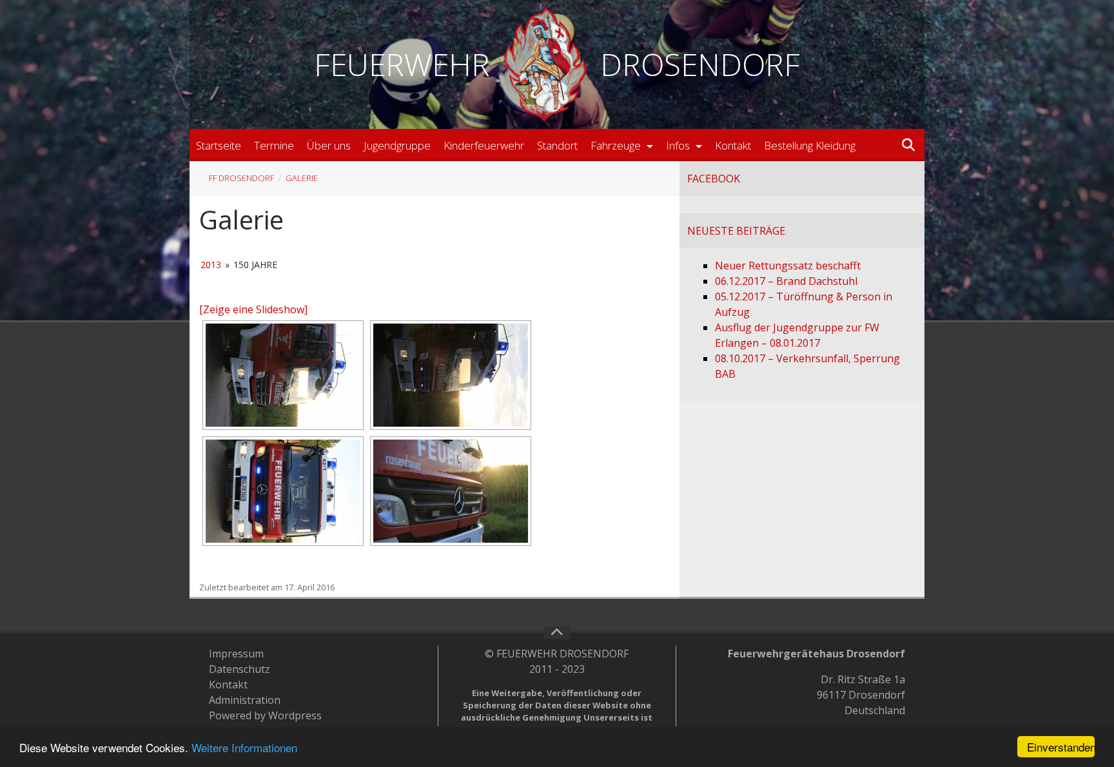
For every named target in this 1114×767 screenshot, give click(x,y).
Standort (557, 145)
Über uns (329, 145)
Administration (244, 700)
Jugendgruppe (397, 145)
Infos (679, 145)
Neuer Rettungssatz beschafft (788, 265)
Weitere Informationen (244, 747)
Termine (274, 145)
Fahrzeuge (617, 145)
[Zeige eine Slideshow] (253, 309)
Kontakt (733, 145)
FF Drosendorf (241, 178)
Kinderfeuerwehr (484, 145)
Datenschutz (239, 669)
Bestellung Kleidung (809, 145)
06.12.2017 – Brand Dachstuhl (786, 281)
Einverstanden (1061, 747)
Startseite (218, 145)
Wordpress (295, 715)
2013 (210, 264)
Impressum (236, 653)
